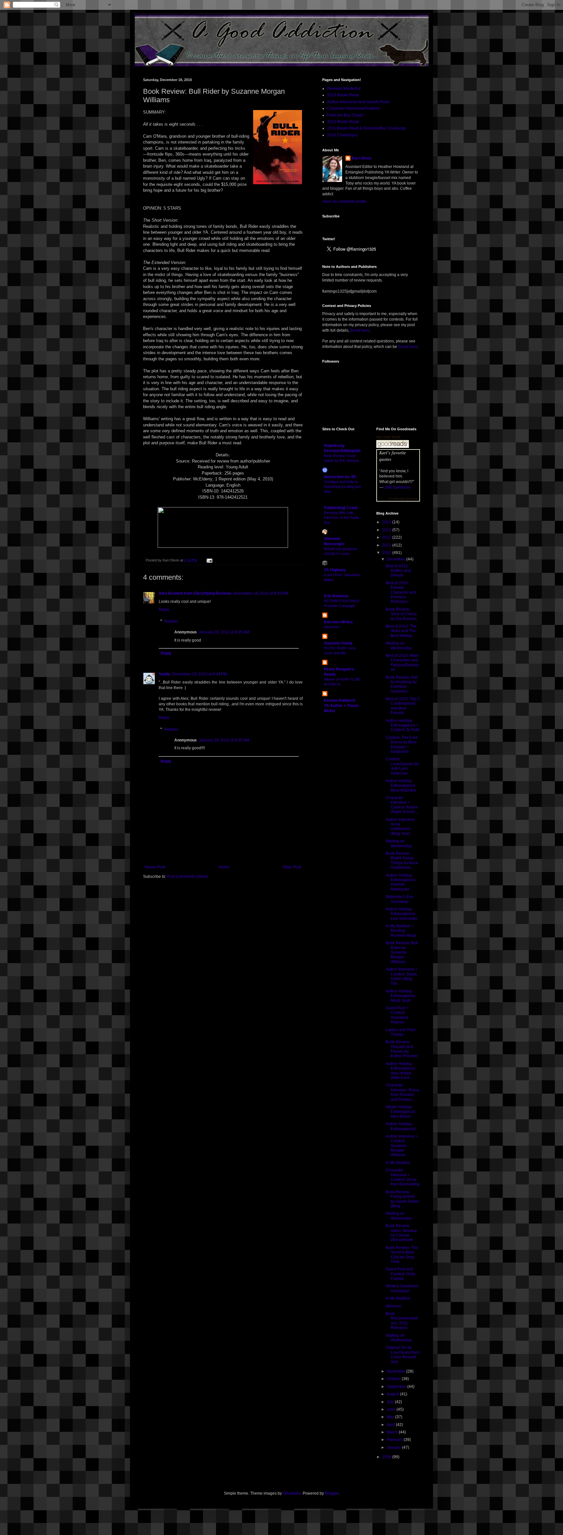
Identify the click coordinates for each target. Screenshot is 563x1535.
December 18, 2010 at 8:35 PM (261, 593)
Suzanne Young (338, 643)
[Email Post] (208, 560)
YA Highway (335, 570)
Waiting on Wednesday (399, 645)
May (391, 1417)
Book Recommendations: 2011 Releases (402, 1320)
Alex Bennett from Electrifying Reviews (195, 593)
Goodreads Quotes (402, 498)
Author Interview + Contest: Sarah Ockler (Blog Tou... (402, 976)
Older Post (291, 867)
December (396, 559)
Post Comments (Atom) (187, 876)
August (393, 1394)
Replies (171, 621)
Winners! (393, 1306)
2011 (387, 545)
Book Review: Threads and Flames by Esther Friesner (402, 1049)
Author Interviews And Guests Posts (358, 102)
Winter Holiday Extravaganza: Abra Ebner (401, 1112)
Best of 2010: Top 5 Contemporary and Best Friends (403, 706)
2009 (387, 1457)
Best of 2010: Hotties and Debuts (398, 571)
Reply (164, 609)
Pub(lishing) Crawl (340, 507)
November (396, 1371)
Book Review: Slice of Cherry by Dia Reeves (401, 614)
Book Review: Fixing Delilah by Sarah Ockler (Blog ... (402, 1199)
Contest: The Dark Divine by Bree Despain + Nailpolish (402, 744)
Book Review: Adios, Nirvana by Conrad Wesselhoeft (401, 1233)
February (395, 1439)
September (397, 1386)
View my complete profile (344, 201)
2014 (387, 522)
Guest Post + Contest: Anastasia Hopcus (397, 1015)
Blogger (332, 1493)
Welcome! (331, 627)
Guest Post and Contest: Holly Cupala (400, 1274)
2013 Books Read (343, 95)
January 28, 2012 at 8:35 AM (224, 632)
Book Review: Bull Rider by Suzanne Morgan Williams (402, 952)
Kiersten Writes (338, 622)
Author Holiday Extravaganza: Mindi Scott (401, 996)
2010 (387, 552)
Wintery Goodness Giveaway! (402, 1288)
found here (359, 330)
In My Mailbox (398, 1162)
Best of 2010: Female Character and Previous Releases (401, 592)
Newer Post (155, 867)
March (393, 1432)
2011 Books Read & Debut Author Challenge (366, 128)
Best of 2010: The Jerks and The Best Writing (401, 631)
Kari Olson (361, 158)
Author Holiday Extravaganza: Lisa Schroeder (402, 914)
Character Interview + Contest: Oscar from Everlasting (402, 1177)
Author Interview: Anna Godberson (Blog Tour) (400, 826)
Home (224, 867)
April (391, 1424)
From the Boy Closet (345, 115)
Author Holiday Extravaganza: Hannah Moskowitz (401, 882)
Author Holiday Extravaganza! (401, 1126)
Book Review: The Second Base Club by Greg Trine (402, 1254)
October (394, 1378)
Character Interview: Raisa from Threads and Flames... (402, 1092)
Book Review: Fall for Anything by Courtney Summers (402, 684)
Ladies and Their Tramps (401, 1032)
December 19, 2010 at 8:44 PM (199, 674)
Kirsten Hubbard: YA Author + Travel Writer (341, 705)
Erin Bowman (336, 596)
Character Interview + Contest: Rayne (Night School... (402, 804)
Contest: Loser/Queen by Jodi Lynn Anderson (402, 766)
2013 (387, 530)
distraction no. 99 (340, 477)
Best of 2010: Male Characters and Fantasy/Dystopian (402, 662)
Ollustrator (292, 1493)
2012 (387, 537)
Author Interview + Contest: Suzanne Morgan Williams (402, 1145)
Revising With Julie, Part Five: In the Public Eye (341, 517)
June (392, 1409)
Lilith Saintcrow (396, 487)
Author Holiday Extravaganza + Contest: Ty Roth (403, 725)
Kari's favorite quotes (392, 456)
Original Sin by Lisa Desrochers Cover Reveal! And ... (403, 1354)
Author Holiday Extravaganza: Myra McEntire (401, 786)
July (391, 1402)
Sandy (164, 674)
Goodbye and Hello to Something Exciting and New (342, 486)
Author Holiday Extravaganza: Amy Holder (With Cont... (401, 1070)
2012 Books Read (343, 121)
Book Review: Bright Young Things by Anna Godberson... (402, 860)
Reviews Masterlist (343, 88)
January (394, 1447)
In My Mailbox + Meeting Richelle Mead (401, 931)
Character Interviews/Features (353, 108)
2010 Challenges (342, 135)
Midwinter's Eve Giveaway (399, 899)
